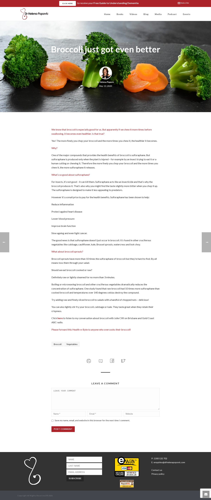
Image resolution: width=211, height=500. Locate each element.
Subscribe (185, 3)
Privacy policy (157, 474)
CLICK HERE (67, 3)
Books (120, 14)
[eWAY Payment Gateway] (126, 466)
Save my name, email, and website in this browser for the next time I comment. (92, 420)
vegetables (72, 344)
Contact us (156, 470)
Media (158, 14)
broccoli (57, 344)
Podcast (172, 14)
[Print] (88, 360)
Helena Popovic (107, 82)
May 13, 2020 (105, 86)
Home (107, 14)
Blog (146, 14)
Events (186, 14)
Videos (133, 14)
